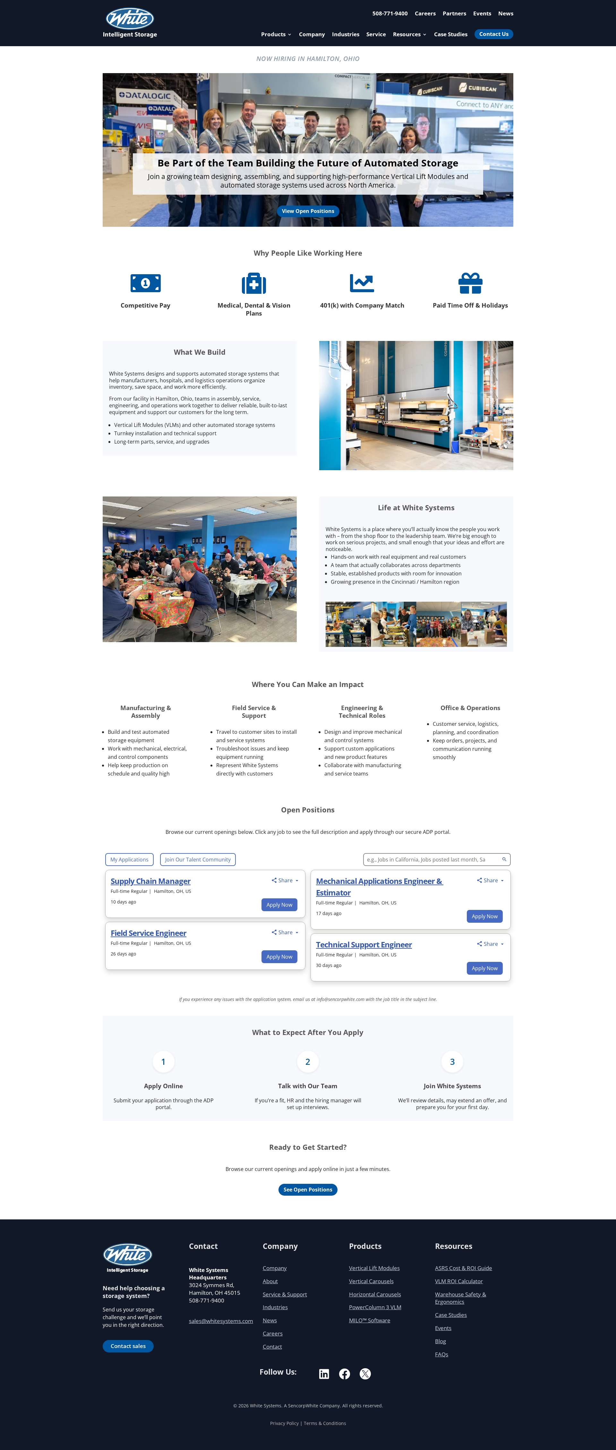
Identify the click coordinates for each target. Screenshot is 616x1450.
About (270, 1281)
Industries (345, 35)
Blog (440, 1341)
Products (273, 35)
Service (376, 35)
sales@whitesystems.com (221, 1321)
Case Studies (450, 35)
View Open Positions (308, 211)
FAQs (441, 1354)
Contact (272, 1346)
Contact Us (494, 34)
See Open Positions (308, 1189)
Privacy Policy (284, 1423)
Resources (407, 35)
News (505, 14)
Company (312, 35)
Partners (454, 14)
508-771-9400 (390, 14)
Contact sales (128, 1346)
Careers (425, 14)
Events (482, 14)
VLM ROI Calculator (459, 1281)
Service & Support (285, 1294)
